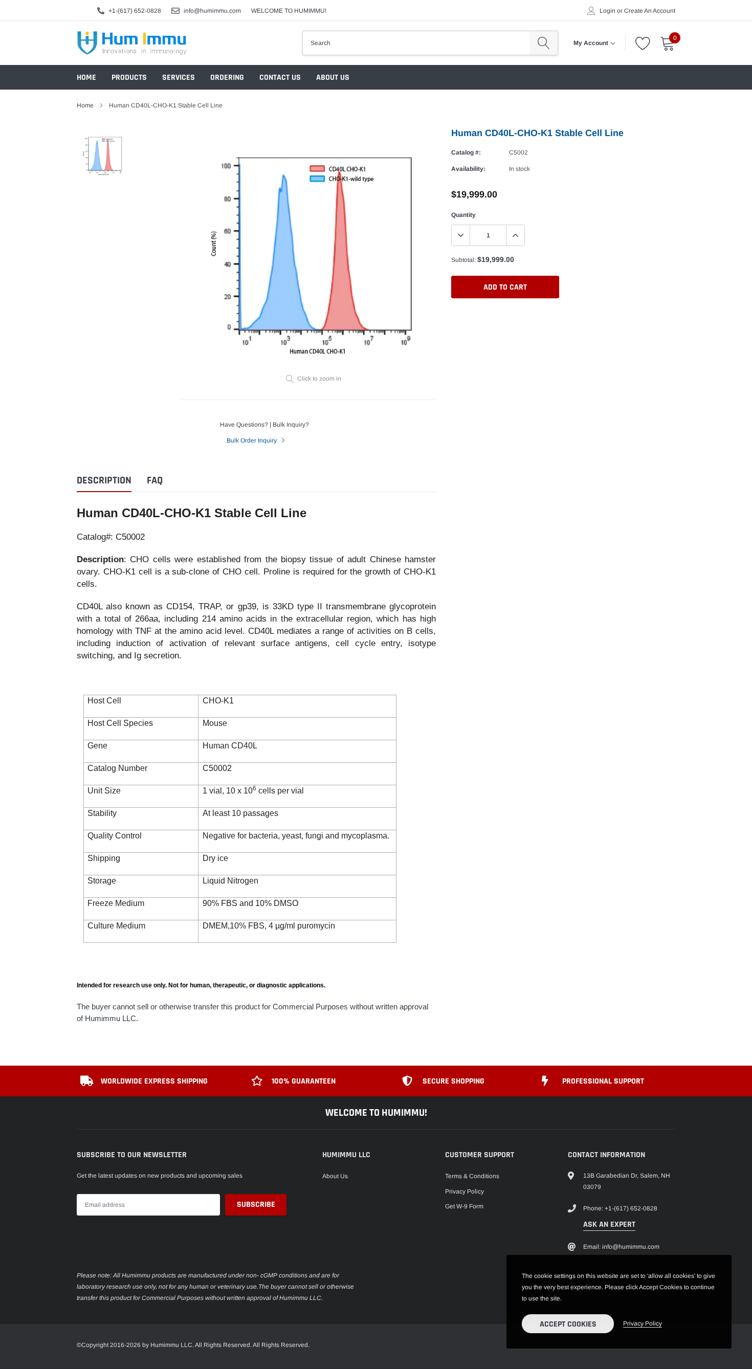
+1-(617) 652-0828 (134, 10)
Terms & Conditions (472, 1176)
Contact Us (280, 77)
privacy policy (642, 1323)
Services (178, 77)
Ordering (227, 77)
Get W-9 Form (464, 1206)
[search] (543, 43)
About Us (332, 77)
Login (607, 11)
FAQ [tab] (155, 480)
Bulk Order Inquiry (252, 440)
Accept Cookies (568, 1324)
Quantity (463, 214)
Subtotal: (463, 259)
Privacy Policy (464, 1191)
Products (129, 77)
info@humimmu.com (212, 10)
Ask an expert (609, 1224)
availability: (468, 168)
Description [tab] (104, 480)
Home (86, 77)
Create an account (649, 11)
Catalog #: (466, 152)
